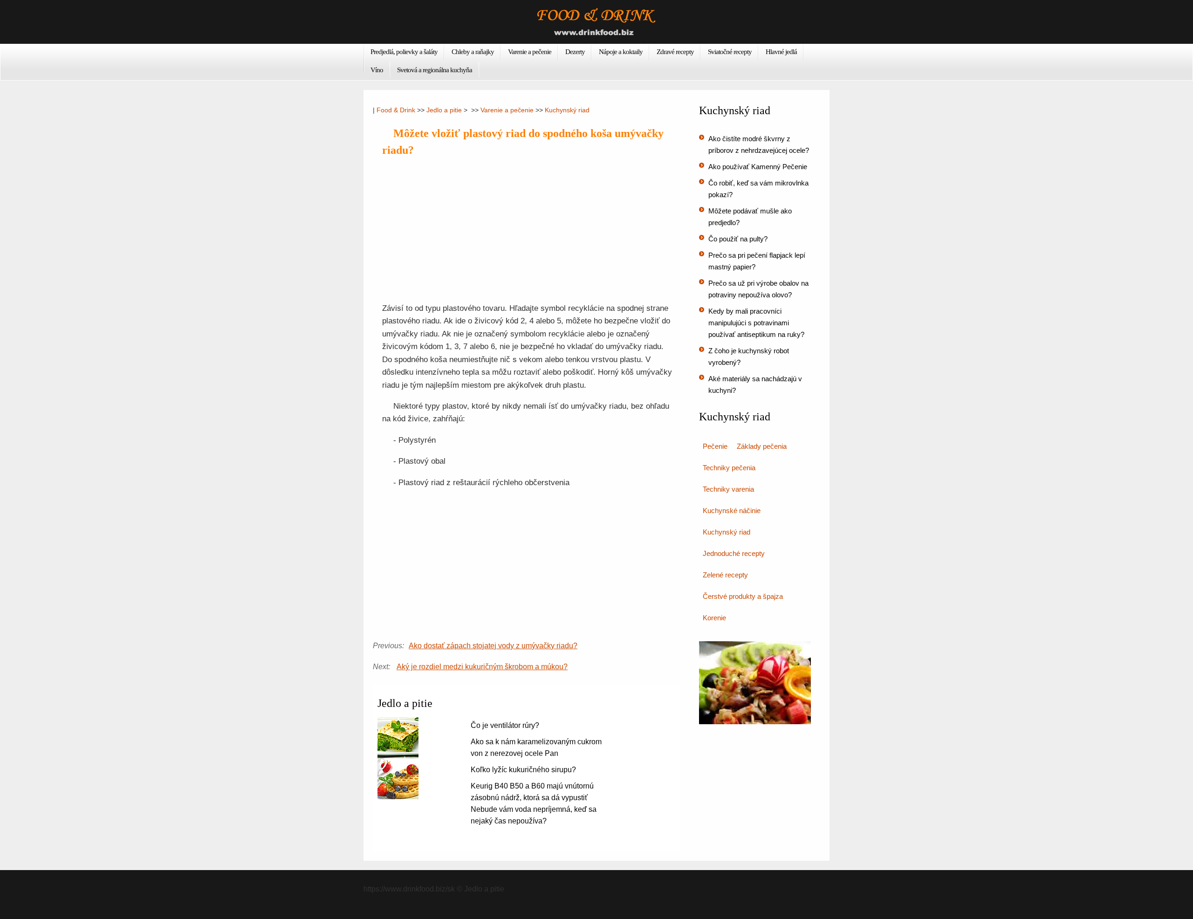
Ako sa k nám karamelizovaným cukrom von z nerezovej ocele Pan (536, 747)
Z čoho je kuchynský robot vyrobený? (748, 356)
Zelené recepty (725, 575)
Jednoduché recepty (734, 553)
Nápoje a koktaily (621, 51)
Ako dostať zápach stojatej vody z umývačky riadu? (493, 646)
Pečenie (715, 446)
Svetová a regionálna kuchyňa (434, 70)
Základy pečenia (762, 446)
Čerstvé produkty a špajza (743, 596)
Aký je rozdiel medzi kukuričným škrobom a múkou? (482, 667)
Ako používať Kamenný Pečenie (757, 167)
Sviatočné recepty (730, 51)
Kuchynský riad (567, 110)
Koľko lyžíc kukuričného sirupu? (523, 770)
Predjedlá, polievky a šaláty (404, 51)
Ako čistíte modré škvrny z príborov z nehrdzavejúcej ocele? (758, 144)
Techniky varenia (728, 489)
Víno (376, 70)
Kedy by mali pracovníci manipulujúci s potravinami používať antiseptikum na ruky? (756, 322)
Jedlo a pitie (444, 110)
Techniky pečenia (729, 468)
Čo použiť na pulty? (738, 239)
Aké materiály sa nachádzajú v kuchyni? (755, 384)
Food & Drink (396, 110)
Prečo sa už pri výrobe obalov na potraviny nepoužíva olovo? (758, 289)
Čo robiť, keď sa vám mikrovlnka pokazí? (758, 189)
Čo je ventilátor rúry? (505, 725)
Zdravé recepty (675, 51)
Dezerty (575, 51)
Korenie (714, 618)
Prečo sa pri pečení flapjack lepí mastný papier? (756, 261)
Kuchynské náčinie (732, 510)
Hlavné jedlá (781, 51)
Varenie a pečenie (529, 51)
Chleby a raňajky (473, 51)
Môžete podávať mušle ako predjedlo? (750, 216)
